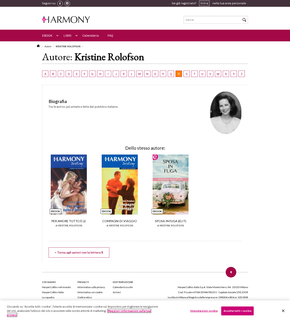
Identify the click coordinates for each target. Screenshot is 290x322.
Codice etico (84, 297)
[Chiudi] (283, 310)
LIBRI (67, 35)
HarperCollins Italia (53, 292)
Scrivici (117, 292)
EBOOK (47, 35)
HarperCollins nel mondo (56, 287)
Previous (45, 181)
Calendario (90, 35)
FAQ (110, 35)
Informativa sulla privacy (91, 287)
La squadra (48, 297)
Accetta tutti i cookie (237, 310)
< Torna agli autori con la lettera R (79, 252)
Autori (48, 46)
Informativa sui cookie (90, 292)
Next (246, 181)
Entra (204, 3)
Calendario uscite (123, 287)
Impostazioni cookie (204, 310)
